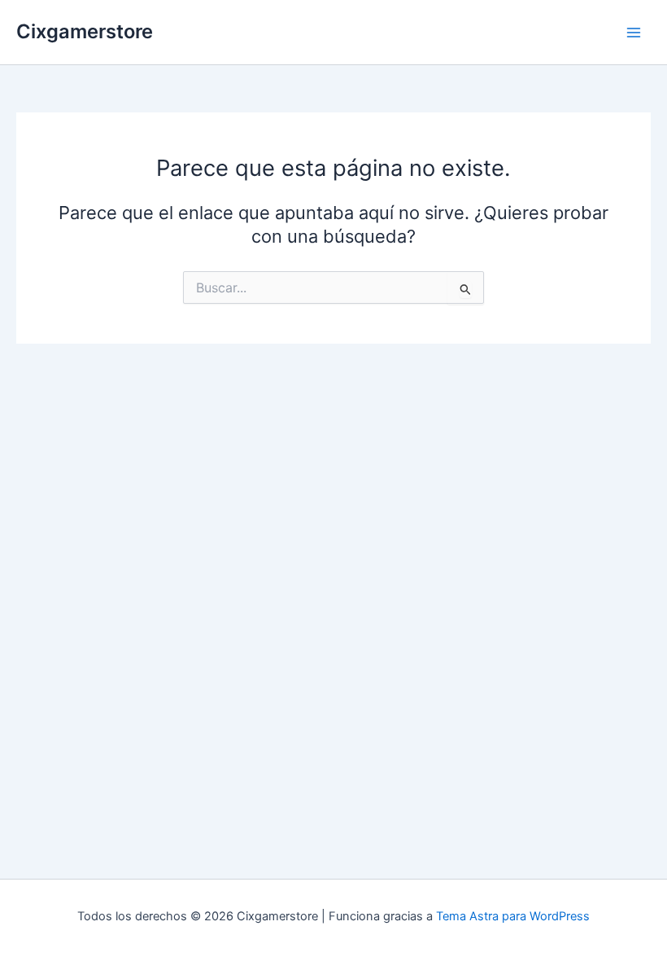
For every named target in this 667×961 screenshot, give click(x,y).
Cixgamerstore (84, 31)
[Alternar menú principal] (634, 32)
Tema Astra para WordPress (513, 916)
